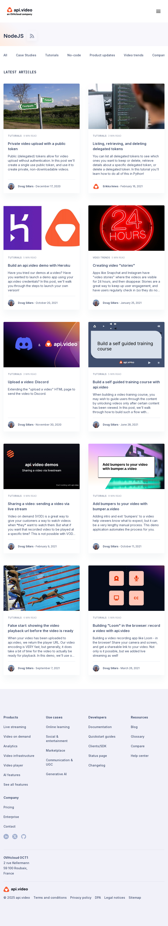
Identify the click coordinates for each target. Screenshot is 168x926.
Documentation (100, 727)
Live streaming (15, 727)
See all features (16, 784)
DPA (98, 897)
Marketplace (55, 750)
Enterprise (11, 817)
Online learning (58, 727)
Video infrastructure (19, 756)
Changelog (96, 765)
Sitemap (135, 897)
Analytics (11, 746)
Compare (138, 746)
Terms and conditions (50, 897)
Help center (140, 756)
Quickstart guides (102, 736)
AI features (12, 775)
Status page (97, 756)
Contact (10, 826)
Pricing (9, 807)
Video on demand (17, 736)
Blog (134, 727)
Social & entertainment (57, 739)
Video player (13, 765)
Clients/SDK (97, 746)
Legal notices (114, 897)
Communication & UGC (59, 762)
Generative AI (56, 774)
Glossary (137, 736)
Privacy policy (80, 897)
